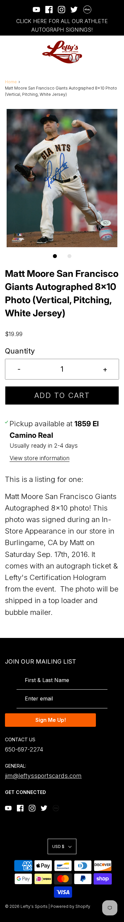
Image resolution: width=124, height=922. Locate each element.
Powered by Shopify (70, 906)
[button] (62, 178)
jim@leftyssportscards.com (43, 775)
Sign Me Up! (50, 720)
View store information (39, 458)
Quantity (20, 351)
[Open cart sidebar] (115, 52)
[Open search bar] (97, 52)
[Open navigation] (9, 52)
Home (11, 81)
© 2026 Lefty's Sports (26, 906)
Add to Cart (62, 395)
